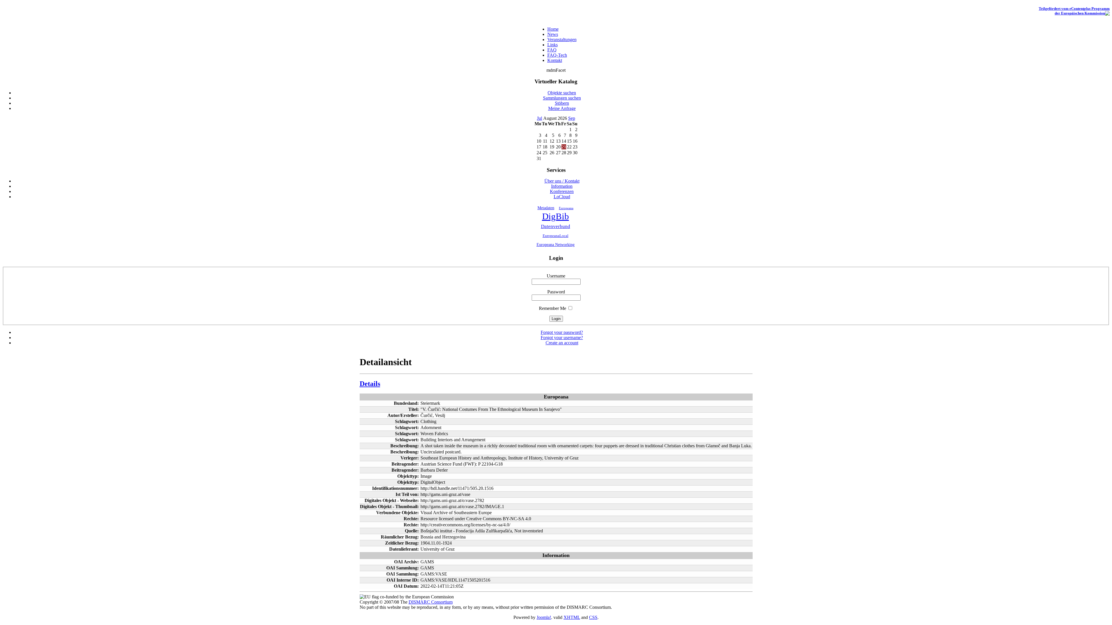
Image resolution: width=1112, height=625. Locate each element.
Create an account (562, 342)
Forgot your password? (562, 332)
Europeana (566, 208)
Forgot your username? (562, 337)
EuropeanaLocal (555, 236)
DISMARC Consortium (431, 602)
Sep (571, 118)
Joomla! (544, 617)
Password (556, 291)
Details (370, 383)
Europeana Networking (556, 244)
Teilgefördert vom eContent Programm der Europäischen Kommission (1074, 10)
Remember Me (552, 308)
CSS (593, 617)
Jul (539, 118)
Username (556, 275)
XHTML (572, 617)
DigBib (555, 216)
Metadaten (545, 207)
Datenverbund (555, 226)
